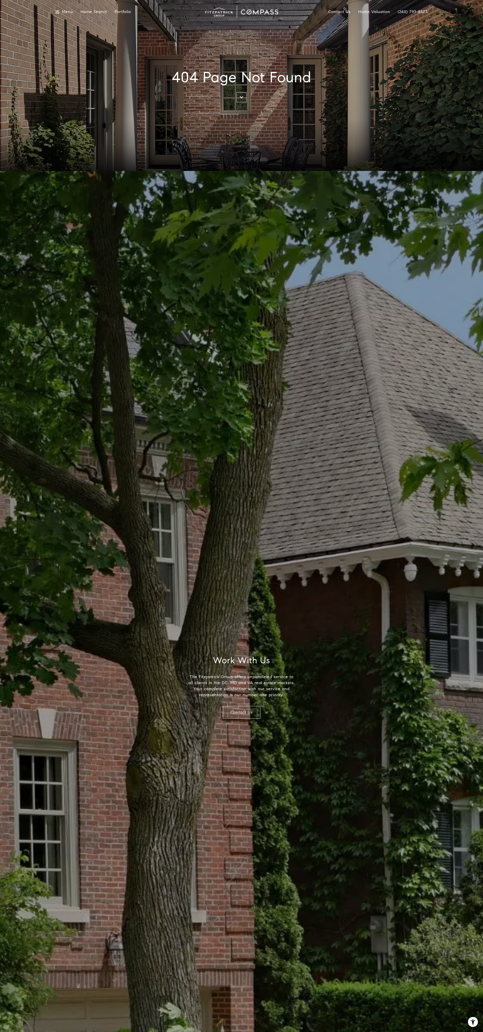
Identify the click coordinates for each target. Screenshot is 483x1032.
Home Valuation (374, 12)
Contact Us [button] (241, 712)
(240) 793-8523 (413, 12)
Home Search (93, 12)
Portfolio (123, 12)
